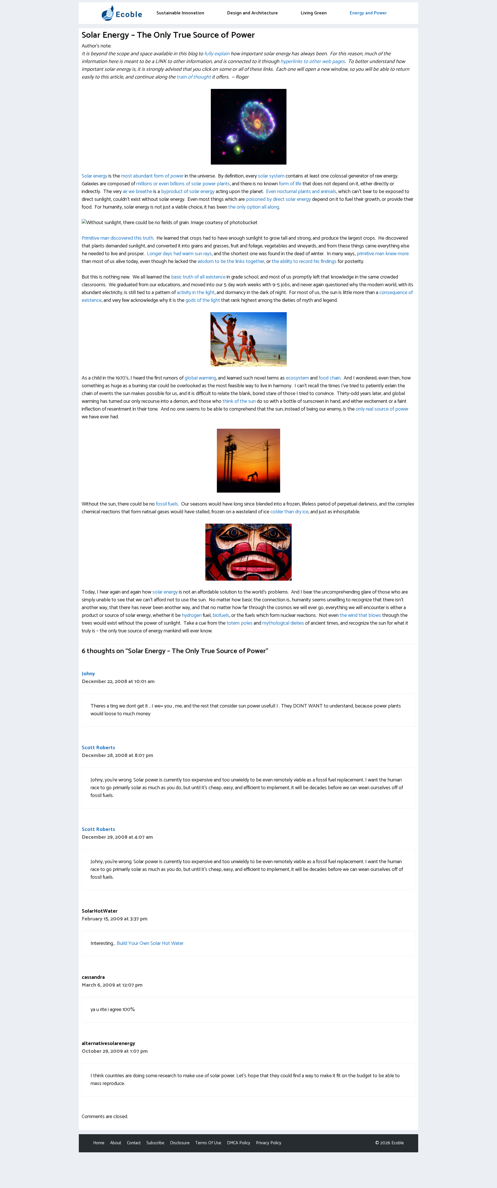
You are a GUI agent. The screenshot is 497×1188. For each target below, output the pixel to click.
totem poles (240, 623)
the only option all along (253, 207)
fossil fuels (167, 504)
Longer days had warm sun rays (179, 253)
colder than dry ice (289, 512)
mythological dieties (283, 623)
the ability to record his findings (304, 261)
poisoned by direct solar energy (278, 199)
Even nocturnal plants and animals (301, 191)
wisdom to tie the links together (231, 261)
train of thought (194, 77)
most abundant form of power (152, 176)
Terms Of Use (208, 1143)
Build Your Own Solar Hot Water (150, 943)
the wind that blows (360, 615)
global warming (200, 378)
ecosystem (297, 378)
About (115, 1143)
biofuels (221, 615)
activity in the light (196, 292)
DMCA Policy (238, 1143)
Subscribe (155, 1143)
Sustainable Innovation (180, 13)
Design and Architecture (252, 13)
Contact (134, 1143)
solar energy (165, 592)
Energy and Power (368, 13)
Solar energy (94, 176)
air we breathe (137, 191)
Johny (88, 674)
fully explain (217, 53)
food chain (330, 378)
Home (98, 1143)
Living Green (314, 13)
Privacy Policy (268, 1143)
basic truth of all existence (198, 277)
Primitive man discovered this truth (117, 238)
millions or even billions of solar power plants (183, 184)
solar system (271, 176)
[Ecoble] (122, 13)
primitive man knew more (383, 253)
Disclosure (180, 1143)
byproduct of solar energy (188, 191)
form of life (290, 184)
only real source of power (382, 409)
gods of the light (202, 300)
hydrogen (192, 615)
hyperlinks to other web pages (312, 61)
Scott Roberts (98, 747)
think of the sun (239, 401)
